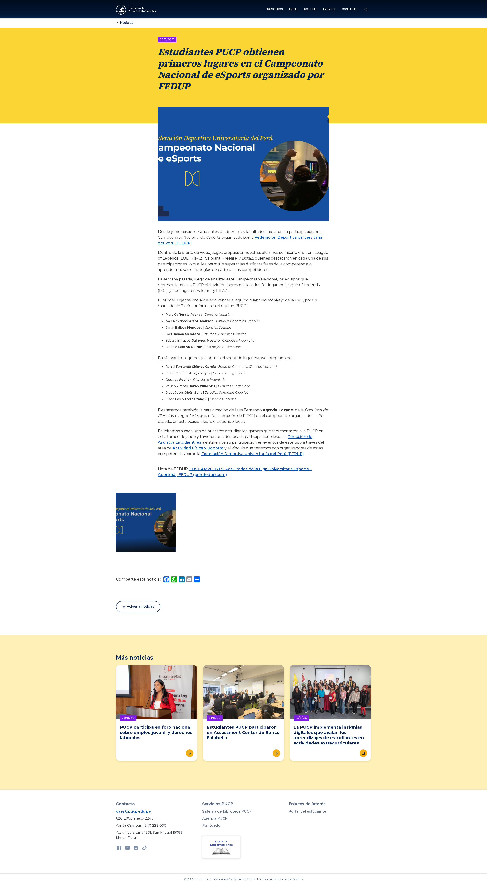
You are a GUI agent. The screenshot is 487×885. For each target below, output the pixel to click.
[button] (275, 9)
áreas (293, 9)
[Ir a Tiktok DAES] (144, 848)
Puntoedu (211, 825)
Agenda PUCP (215, 818)
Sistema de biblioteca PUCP (227, 811)
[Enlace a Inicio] (136, 10)
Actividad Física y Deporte (198, 448)
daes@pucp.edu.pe (133, 811)
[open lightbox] (146, 522)
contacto (350, 9)
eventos (329, 9)
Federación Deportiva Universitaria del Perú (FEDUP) (252, 453)
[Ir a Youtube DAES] (127, 848)
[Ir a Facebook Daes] (119, 848)
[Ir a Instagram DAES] (136, 848)
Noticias (311, 9)
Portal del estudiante (307, 811)
